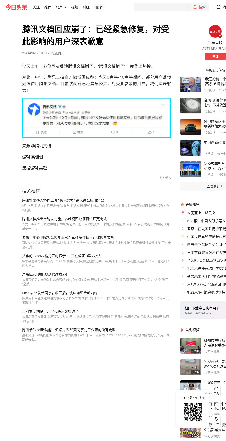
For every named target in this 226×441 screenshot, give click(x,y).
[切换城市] (65, 7)
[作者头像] (215, 31)
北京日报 (56, 53)
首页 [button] (216, 393)
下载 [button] (215, 420)
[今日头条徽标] (16, 7)
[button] (36, 7)
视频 (74, 7)
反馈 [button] (216, 409)
